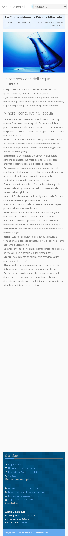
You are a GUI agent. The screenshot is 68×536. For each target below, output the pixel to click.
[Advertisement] (33, 316)
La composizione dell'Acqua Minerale (26, 492)
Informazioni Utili (24, 22)
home (9, 22)
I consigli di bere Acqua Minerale (23, 496)
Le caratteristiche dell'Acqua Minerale (26, 488)
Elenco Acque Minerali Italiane (22, 468)
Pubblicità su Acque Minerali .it (22, 472)
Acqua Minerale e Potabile (20, 499)
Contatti (12, 476)
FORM (25, 522)
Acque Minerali (15, 464)
